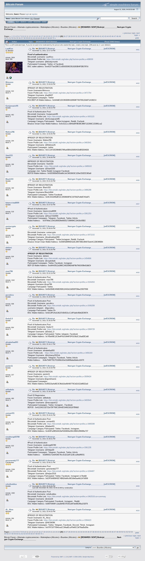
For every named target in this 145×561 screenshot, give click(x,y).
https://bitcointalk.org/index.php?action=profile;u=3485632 (68, 166)
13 (32, 36)
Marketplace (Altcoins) (50, 27)
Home (11, 22)
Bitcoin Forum (10, 27)
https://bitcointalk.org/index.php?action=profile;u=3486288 (67, 190)
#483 (137, 107)
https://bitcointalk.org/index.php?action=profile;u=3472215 (71, 235)
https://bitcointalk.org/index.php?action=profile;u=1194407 (70, 471)
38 (93, 36)
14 (35, 36)
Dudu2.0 (9, 319)
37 (91, 36)
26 (64, 36)
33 (81, 36)
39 (96, 36)
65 (41, 38)
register (34, 14)
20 (49, 36)
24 (59, 36)
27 (67, 36)
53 (12, 38)
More (44, 22)
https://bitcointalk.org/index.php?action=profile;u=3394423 (67, 520)
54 (15, 38)
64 (39, 38)
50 (5, 38)
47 (115, 36)
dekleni (9, 248)
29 (72, 36)
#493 (137, 343)
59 (27, 38)
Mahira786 (10, 132)
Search (23, 22)
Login (30, 22)
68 (49, 38)
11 (27, 36)
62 (34, 38)
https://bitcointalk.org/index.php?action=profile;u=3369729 (71, 329)
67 (46, 38)
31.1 (31, 18)
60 (29, 38)
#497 (137, 438)
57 (22, 38)
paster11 (9, 366)
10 (25, 36)
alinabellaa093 (12, 342)
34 (84, 36)
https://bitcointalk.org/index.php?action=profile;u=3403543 (67, 400)
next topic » (137, 34)
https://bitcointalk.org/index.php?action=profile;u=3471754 (67, 93)
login (27, 14)
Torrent (36, 18)
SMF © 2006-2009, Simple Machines (81, 557)
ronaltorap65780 (13, 437)
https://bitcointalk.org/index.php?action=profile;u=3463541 (67, 142)
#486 (137, 180)
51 (8, 38)
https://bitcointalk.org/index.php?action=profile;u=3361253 (67, 213)
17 (42, 36)
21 (52, 36)
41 (101, 36)
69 (51, 38)
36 (88, 36)
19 (47, 36)
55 (17, 38)
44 (108, 36)
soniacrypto (11, 226)
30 (74, 36)
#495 (137, 390)
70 (53, 38)
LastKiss (9, 49)
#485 (137, 156)
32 (79, 36)
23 (56, 36)
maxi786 (9, 271)
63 (37, 38)
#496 (137, 414)
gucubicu (10, 295)
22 (54, 36)
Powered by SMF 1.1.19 (59, 557)
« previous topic (129, 33)
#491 (137, 296)
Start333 (9, 155)
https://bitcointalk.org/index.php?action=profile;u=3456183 (68, 353)
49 (120, 36)
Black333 (9, 179)
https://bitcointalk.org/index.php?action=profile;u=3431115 (70, 116)
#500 (137, 510)
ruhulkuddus (11, 484)
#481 (137, 50)
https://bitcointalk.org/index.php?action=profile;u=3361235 (67, 447)
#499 (137, 486)
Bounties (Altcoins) (68, 27)
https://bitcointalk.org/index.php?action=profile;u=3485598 (71, 424)
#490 (137, 272)
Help (17, 22)
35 (86, 36)
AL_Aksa (9, 509)
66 (44, 38)
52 (10, 38)
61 (32, 38)
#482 (137, 83)
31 (76, 36)
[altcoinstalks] (10, 77)
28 (69, 36)
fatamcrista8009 (12, 203)
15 (37, 36)
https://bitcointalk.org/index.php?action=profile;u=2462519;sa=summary (76, 496)
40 (98, 36)
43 (105, 36)
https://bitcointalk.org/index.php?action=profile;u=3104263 (71, 282)
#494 (137, 367)
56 (20, 38)
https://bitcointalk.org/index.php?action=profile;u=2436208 (71, 306)
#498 (137, 461)
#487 (137, 204)
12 (30, 36)
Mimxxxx (9, 82)
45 (110, 36)
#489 (137, 249)
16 (39, 36)
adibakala (10, 389)
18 (44, 36)
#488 (137, 227)
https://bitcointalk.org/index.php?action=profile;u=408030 (70, 59)
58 (24, 38)
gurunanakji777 (12, 460)
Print (137, 38)
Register (37, 22)
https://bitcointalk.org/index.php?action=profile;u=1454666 (67, 258)
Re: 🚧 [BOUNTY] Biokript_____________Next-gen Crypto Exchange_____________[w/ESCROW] (73, 49)
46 (113, 36)
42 (103, 36)
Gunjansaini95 (12, 106)
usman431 (10, 413)
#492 (137, 320)
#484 (137, 133)
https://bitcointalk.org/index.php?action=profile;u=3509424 (67, 376)
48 (117, 36)
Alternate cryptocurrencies (28, 27)
